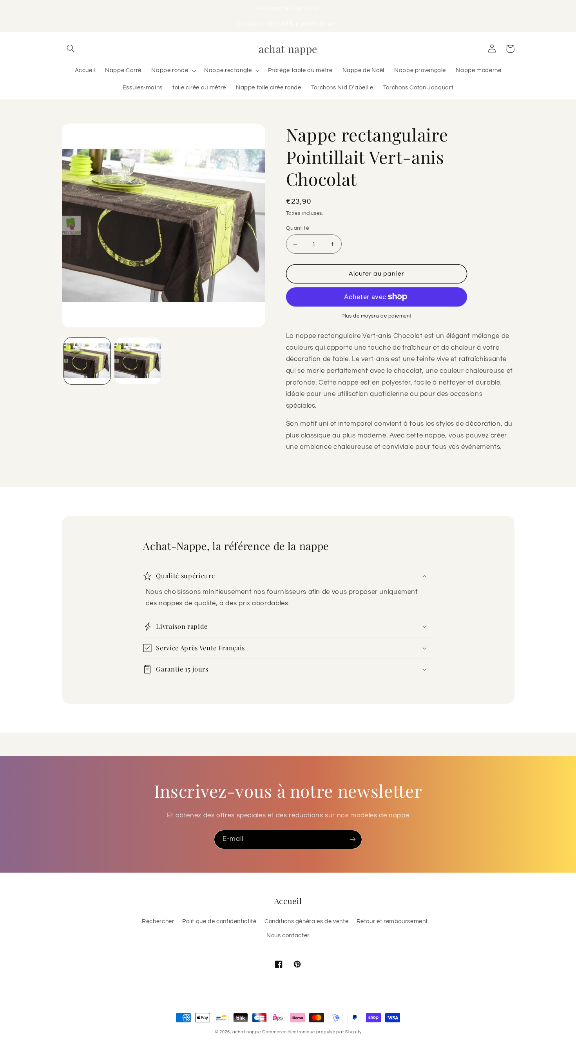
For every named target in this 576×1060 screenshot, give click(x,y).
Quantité (297, 228)
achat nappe (246, 1032)
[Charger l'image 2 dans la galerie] (137, 361)
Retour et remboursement (392, 921)
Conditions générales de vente (306, 921)
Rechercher (158, 921)
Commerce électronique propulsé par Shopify (311, 1032)
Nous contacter (288, 935)
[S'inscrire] (353, 839)
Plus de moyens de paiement (376, 316)
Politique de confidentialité (219, 921)
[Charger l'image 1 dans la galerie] (87, 361)
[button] (71, 49)
